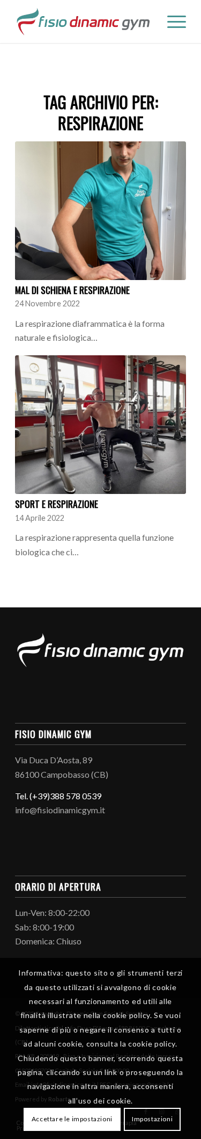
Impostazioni (152, 1119)
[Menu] (171, 21)
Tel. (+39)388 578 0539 (58, 796)
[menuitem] (171, 21)
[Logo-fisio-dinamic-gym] (83, 21)
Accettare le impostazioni (72, 1119)
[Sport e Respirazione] (100, 424)
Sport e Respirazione (56, 504)
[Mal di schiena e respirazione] (100, 210)
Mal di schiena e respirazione (72, 290)
